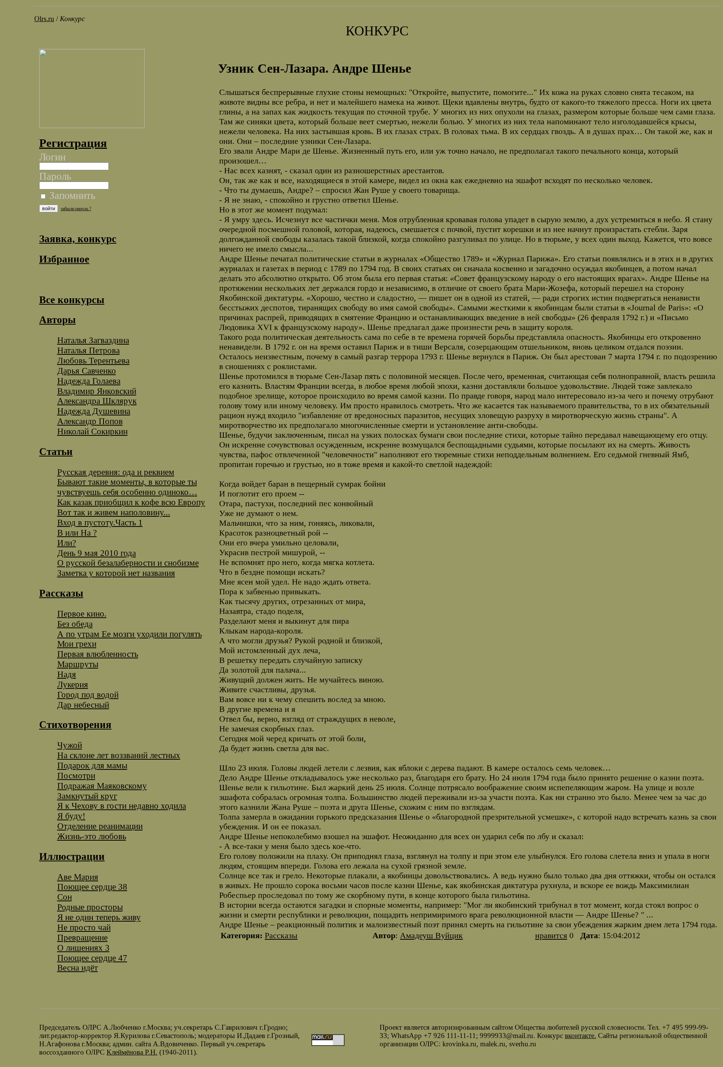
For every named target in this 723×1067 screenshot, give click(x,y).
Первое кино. (82, 613)
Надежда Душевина (93, 411)
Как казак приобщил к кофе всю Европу (131, 502)
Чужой (69, 745)
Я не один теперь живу (99, 917)
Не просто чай (84, 927)
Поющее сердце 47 (92, 958)
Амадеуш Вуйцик (431, 935)
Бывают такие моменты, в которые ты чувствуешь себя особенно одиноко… (127, 487)
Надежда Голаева (88, 381)
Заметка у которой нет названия (116, 573)
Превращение (82, 937)
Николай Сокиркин (92, 431)
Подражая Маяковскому (102, 786)
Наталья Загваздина (93, 340)
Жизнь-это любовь (91, 836)
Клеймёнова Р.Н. (132, 1052)
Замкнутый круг (87, 796)
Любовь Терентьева (93, 360)
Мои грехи (76, 644)
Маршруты (77, 664)
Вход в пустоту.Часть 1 (100, 522)
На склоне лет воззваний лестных (118, 755)
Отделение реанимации (100, 826)
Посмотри (76, 775)
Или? (66, 543)
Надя (66, 674)
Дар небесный (83, 705)
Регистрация (73, 143)
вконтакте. (580, 1036)
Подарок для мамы (92, 765)
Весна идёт (77, 967)
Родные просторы (90, 907)
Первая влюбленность (97, 654)
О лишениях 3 (83, 948)
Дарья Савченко (86, 371)
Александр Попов (90, 421)
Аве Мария (77, 877)
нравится (551, 935)
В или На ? (77, 532)
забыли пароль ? (76, 208)
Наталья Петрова (88, 350)
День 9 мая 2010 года (96, 553)
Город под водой (88, 694)
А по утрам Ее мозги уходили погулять (129, 634)
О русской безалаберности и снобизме (128, 563)
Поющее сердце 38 (92, 886)
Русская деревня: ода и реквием (115, 472)
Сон (64, 897)
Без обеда (75, 624)
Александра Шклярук (97, 401)
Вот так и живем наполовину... (113, 512)
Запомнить (71, 195)
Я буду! (71, 816)
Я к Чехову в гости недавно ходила (121, 806)
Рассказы (281, 935)
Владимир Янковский (96, 391)
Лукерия (72, 684)
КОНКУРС (377, 30)
